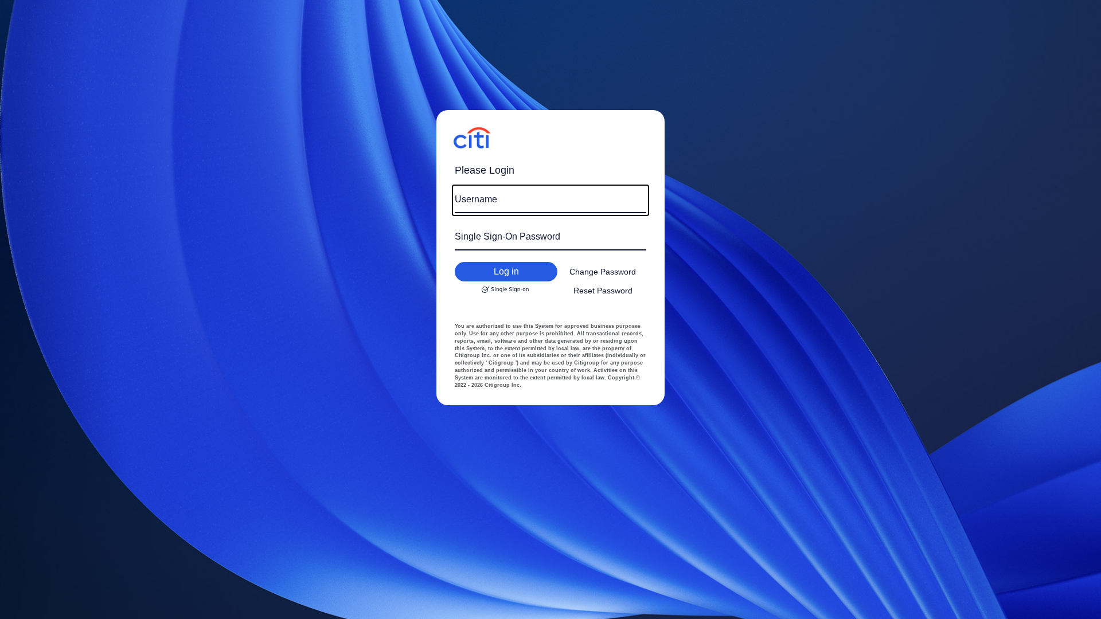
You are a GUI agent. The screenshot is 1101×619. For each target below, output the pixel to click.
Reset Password (603, 290)
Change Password (602, 271)
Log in (506, 271)
